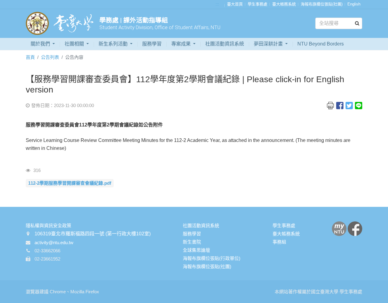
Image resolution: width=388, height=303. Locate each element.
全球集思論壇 (196, 250)
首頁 (30, 57)
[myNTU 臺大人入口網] (339, 228)
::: (217, 4)
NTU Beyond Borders (320, 43)
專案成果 (181, 43)
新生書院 (192, 241)
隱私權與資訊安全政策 (48, 225)
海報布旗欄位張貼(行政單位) (211, 258)
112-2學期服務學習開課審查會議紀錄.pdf (69, 183)
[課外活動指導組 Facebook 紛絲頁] (355, 228)
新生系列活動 (114, 43)
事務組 (279, 241)
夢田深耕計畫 (269, 43)
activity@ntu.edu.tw (54, 242)
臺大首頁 (235, 4)
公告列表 (50, 57)
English (353, 4)
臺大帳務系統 (284, 4)
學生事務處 (257, 4)
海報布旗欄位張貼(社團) (322, 4)
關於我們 (41, 43)
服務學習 (152, 43)
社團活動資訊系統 (224, 43)
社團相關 (75, 43)
